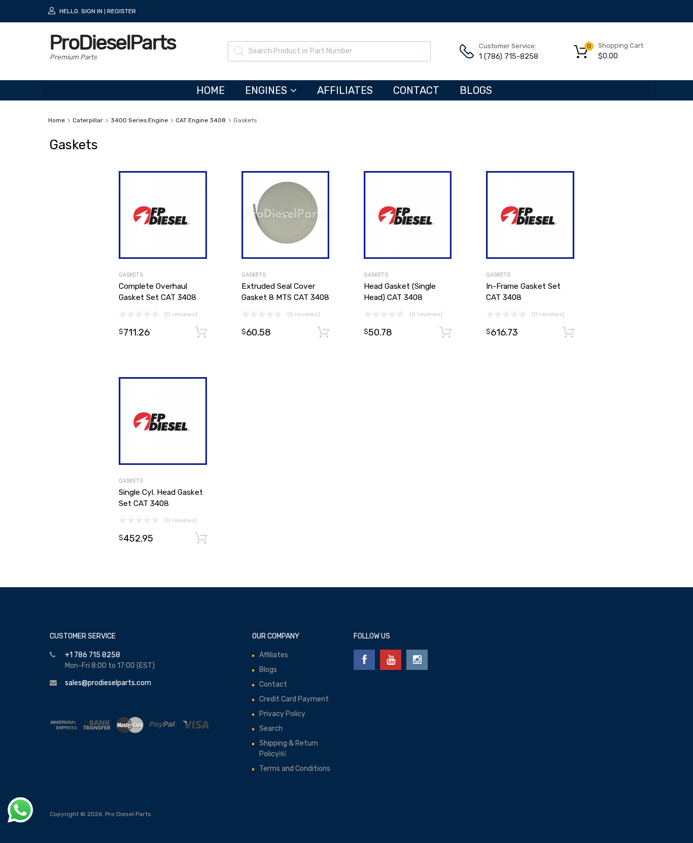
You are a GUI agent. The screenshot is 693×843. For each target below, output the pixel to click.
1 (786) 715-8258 (504, 56)
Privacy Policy (282, 714)
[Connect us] (364, 660)
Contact (416, 90)
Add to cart (201, 332)
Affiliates (345, 90)
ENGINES (266, 90)
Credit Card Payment (294, 699)
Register (121, 11)
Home (56, 120)
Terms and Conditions (294, 768)
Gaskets (131, 275)
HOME (210, 90)
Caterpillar (88, 120)
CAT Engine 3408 (201, 120)
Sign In (91, 11)
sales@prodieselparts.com (108, 683)
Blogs (476, 90)
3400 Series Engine (139, 120)
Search (271, 728)
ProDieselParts (113, 42)
